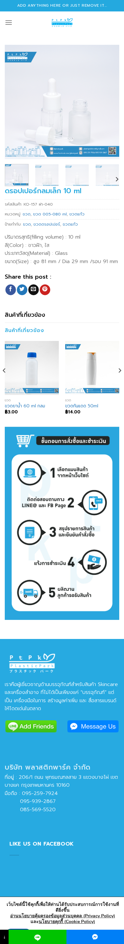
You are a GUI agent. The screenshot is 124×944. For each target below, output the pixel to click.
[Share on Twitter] (22, 289)
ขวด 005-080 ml (50, 214)
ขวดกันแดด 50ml (81, 406)
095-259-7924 (40, 793)
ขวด (27, 214)
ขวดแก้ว (77, 214)
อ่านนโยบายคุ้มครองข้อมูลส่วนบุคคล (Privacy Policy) (62, 916)
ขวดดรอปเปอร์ (46, 224)
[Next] (109, 102)
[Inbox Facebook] (95, 937)
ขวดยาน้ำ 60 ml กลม (25, 406)
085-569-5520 (30, 809)
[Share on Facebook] (10, 289)
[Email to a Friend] (33, 289)
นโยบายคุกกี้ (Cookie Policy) (67, 922)
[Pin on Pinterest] (45, 289)
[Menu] (8, 22)
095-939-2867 (30, 801)
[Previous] (15, 102)
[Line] (37, 937)
